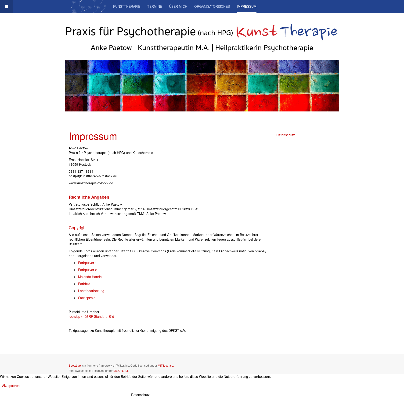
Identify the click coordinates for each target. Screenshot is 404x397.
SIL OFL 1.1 (120, 370)
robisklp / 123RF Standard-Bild (91, 316)
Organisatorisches (212, 6)
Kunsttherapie (126, 6)
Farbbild (84, 283)
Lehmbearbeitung (91, 290)
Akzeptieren (11, 385)
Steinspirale (86, 297)
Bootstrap (75, 365)
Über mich (178, 6)
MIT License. (166, 365)
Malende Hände (90, 276)
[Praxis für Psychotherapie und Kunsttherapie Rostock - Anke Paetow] (87, 6)
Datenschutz (285, 134)
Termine (154, 6)
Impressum (246, 6)
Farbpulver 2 (87, 269)
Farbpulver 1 (87, 262)
